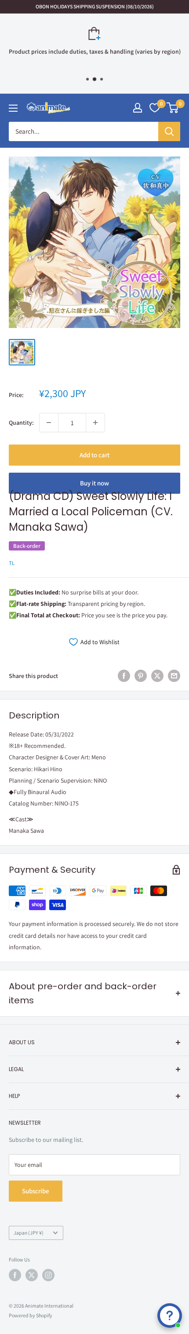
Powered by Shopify (30, 1315)
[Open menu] (13, 108)
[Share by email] (174, 676)
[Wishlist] (155, 108)
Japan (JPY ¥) (29, 1232)
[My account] (137, 108)
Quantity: (21, 422)
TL (12, 563)
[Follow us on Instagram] (48, 1275)
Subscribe (35, 1191)
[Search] (169, 131)
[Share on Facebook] (124, 676)
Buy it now (94, 483)
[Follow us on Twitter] (31, 1275)
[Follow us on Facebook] (15, 1275)
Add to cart (94, 455)
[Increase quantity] (95, 422)
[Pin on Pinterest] (140, 676)
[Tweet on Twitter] (157, 676)
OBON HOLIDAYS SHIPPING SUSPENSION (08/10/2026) (95, 6)
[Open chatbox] (169, 1315)
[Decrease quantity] (49, 422)
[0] (172, 107)
